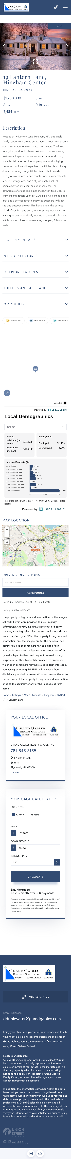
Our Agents (16, 772)
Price (14, 826)
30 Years (20, 814)
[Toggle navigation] (65, 7)
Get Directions (35, 592)
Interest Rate (19, 855)
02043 (61, 695)
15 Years (35, 814)
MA (26, 695)
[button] (5, 46)
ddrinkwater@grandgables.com (32, 1018)
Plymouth (36, 695)
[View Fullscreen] (6, 542)
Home (5, 695)
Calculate (35, 876)
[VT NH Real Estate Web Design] (35, 1132)
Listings (16, 695)
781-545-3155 (23, 751)
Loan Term (17, 807)
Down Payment (20, 841)
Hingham (49, 695)
